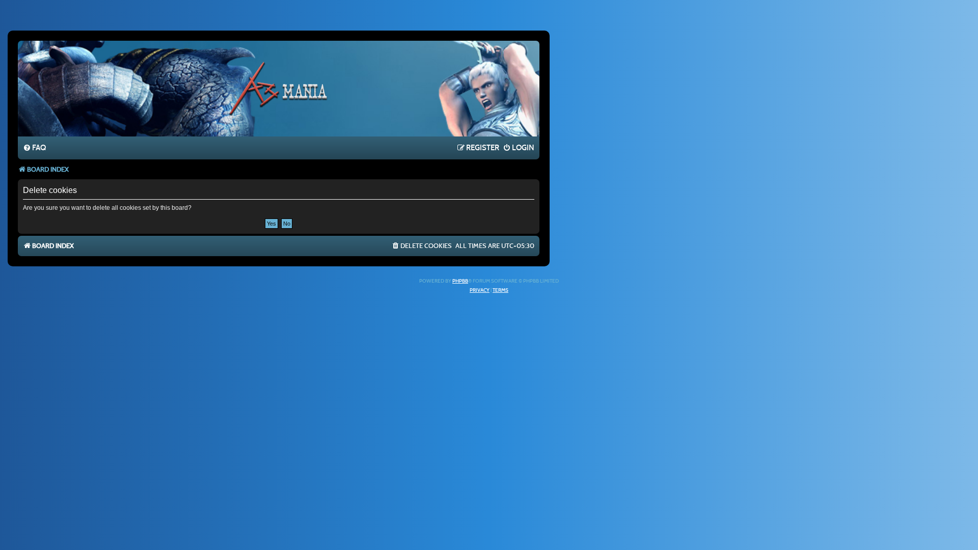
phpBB (460, 281)
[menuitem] (34, 148)
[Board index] (278, 88)
